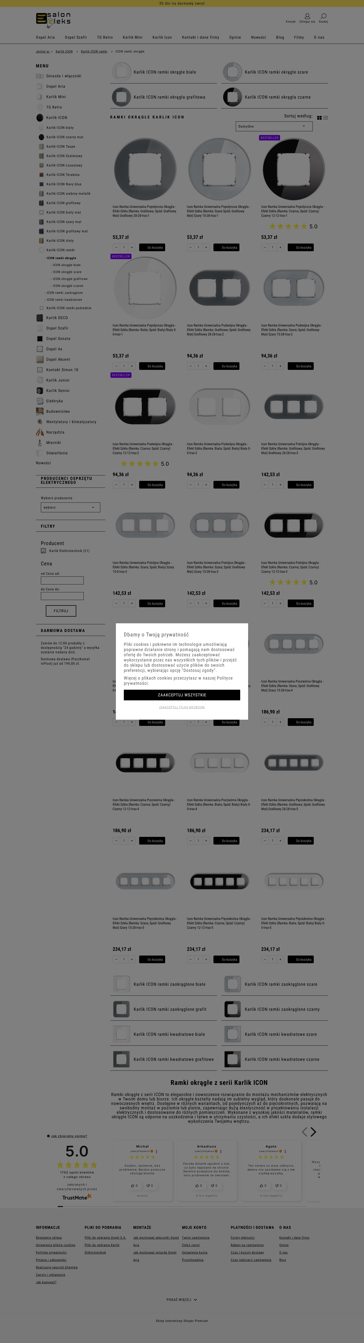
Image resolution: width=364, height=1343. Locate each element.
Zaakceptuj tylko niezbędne (182, 707)
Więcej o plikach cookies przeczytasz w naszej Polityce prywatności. (178, 680)
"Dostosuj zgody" (199, 670)
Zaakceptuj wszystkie (182, 694)
